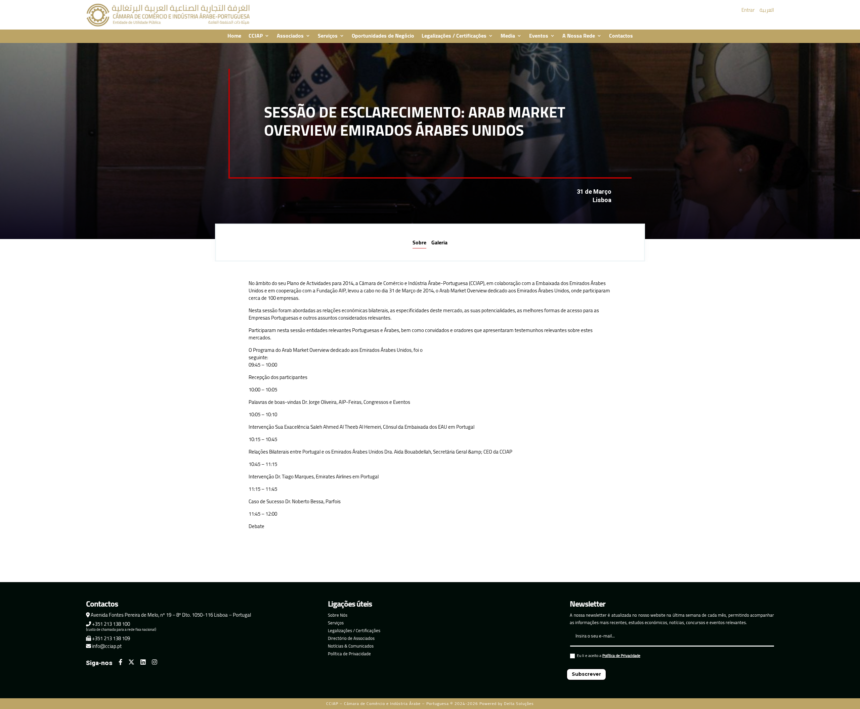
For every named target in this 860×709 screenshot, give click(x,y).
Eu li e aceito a (608, 656)
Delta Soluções (519, 703)
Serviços (328, 36)
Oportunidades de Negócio (383, 36)
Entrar (748, 10)
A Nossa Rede (578, 36)
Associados (290, 36)
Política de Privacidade (349, 654)
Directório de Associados (351, 638)
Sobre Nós (337, 615)
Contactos (621, 36)
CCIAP (256, 36)
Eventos (538, 36)
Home (234, 36)
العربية (767, 10)
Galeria (439, 242)
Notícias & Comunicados (351, 646)
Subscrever (586, 674)
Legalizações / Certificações (454, 36)
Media (508, 36)
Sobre (419, 242)
